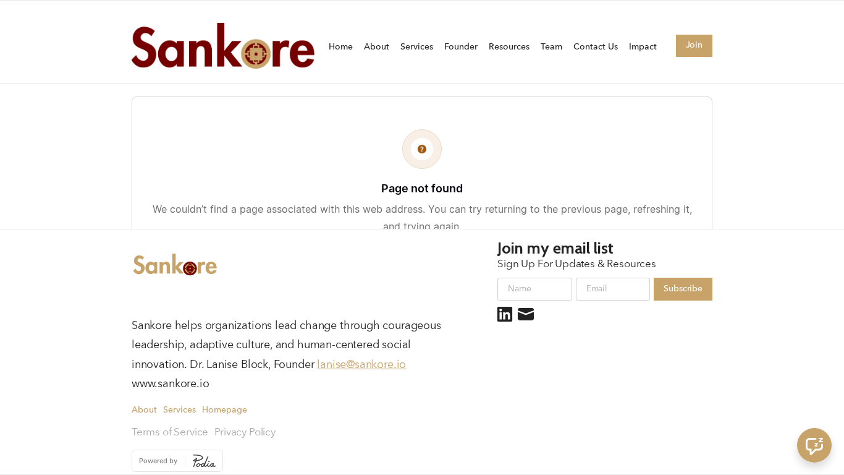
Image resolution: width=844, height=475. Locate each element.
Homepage (224, 410)
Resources (509, 47)
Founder (461, 47)
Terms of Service (170, 432)
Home (341, 47)
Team (551, 47)
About (376, 47)
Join (694, 45)
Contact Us (595, 47)
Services (416, 47)
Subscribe (683, 289)
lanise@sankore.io (361, 364)
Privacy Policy (245, 432)
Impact (643, 47)
